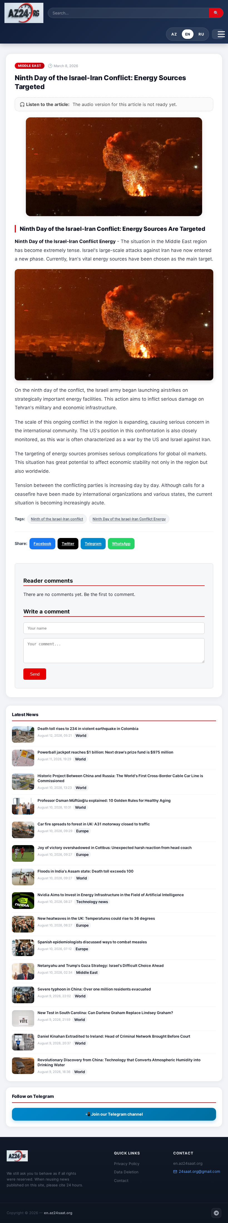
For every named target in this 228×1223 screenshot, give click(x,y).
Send (34, 674)
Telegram (93, 543)
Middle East (87, 972)
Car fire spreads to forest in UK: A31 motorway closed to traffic (94, 824)
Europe (82, 831)
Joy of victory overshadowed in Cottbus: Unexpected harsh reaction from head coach (115, 847)
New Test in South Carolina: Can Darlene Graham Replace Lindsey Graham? (105, 1012)
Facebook (42, 543)
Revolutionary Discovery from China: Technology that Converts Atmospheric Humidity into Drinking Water (119, 1062)
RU (201, 34)
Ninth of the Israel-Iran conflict (57, 519)
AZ (174, 34)
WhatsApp (121, 543)
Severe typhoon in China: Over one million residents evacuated (94, 989)
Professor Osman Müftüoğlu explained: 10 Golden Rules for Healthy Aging (104, 800)
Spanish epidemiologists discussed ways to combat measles (92, 942)
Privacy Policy (127, 1163)
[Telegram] (216, 1213)
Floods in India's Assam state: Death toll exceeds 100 (85, 871)
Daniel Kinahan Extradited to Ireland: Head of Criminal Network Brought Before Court (114, 1036)
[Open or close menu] (218, 34)
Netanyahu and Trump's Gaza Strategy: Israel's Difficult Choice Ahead (101, 965)
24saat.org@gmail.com (199, 1171)
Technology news (92, 901)
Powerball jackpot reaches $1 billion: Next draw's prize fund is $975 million (105, 752)
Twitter (68, 543)
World (81, 735)
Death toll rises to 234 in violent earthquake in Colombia (88, 728)
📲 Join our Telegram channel (114, 1114)
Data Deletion (126, 1172)
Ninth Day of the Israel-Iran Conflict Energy (129, 519)
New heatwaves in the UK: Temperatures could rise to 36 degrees (96, 918)
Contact (121, 1180)
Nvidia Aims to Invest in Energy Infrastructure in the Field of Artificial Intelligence (111, 895)
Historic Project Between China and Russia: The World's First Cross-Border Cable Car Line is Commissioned (120, 778)
